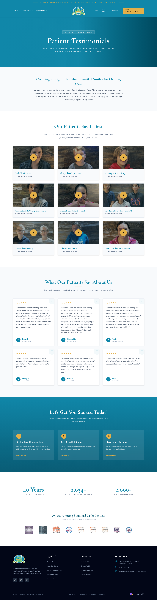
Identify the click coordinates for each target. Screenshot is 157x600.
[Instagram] (21, 580)
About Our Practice (53, 562)
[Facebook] (15, 580)
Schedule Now (21, 455)
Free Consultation (131, 10)
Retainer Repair (86, 574)
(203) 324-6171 (124, 567)
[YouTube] (27, 580)
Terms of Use (83, 594)
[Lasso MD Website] (137, 594)
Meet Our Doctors (53, 566)
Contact (116, 10)
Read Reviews (111, 455)
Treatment (28, 10)
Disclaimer (102, 594)
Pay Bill (103, 10)
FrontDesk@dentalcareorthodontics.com (132, 571)
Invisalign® (85, 562)
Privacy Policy (72, 594)
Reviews (95, 10)
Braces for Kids (86, 566)
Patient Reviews (52, 574)
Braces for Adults (87, 570)
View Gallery (65, 455)
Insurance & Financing (54, 570)
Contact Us (51, 579)
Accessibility (92, 594)
